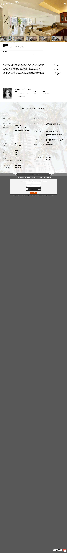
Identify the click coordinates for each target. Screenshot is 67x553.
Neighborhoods (45, 3)
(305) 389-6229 (36, 93)
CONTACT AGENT (21, 96)
